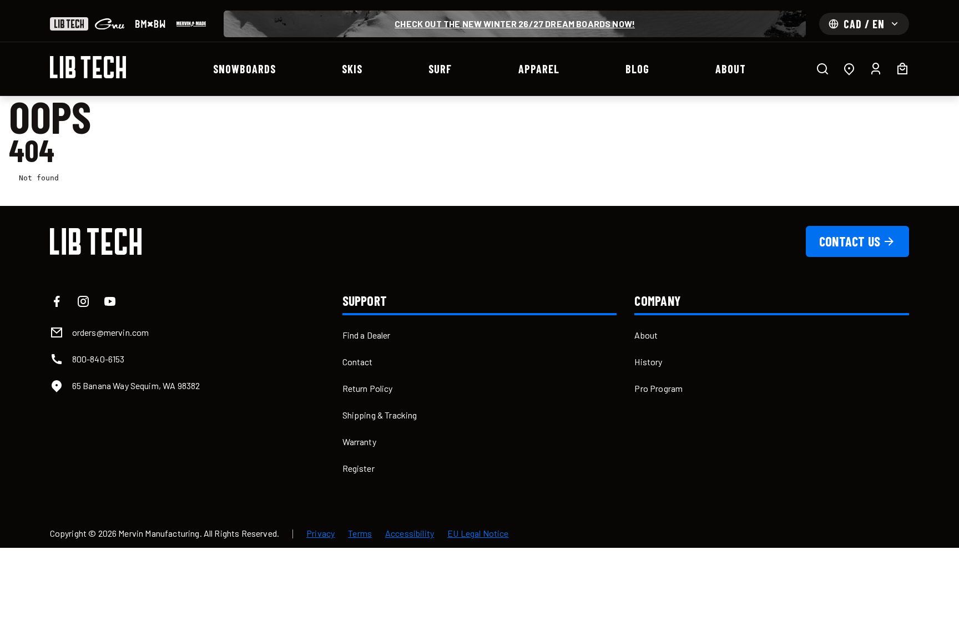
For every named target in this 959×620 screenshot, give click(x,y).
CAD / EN (864, 24)
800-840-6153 (98, 359)
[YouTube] (110, 301)
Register (358, 468)
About (646, 335)
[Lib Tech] (69, 24)
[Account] (875, 68)
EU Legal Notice (477, 533)
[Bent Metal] (150, 24)
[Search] (822, 68)
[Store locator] (849, 68)
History (648, 361)
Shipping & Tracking (379, 415)
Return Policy (367, 388)
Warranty (359, 441)
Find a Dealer (366, 335)
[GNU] (109, 24)
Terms (360, 533)
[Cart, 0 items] (902, 68)
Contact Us (849, 241)
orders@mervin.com (110, 332)
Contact (357, 361)
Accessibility (409, 533)
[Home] (88, 67)
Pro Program (658, 388)
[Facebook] (56, 301)
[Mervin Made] (191, 24)
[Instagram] (83, 301)
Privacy (320, 533)
